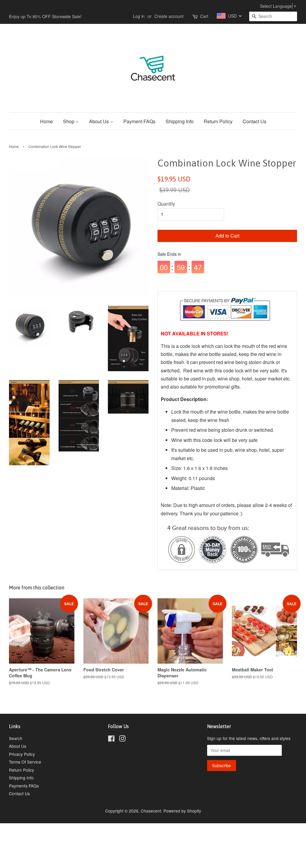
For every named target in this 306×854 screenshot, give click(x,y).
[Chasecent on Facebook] (111, 739)
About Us (99, 121)
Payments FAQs (24, 786)
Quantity (166, 203)
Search (15, 738)
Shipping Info (180, 121)
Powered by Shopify (182, 811)
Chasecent (151, 811)
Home (46, 121)
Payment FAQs (139, 121)
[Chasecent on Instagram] (122, 739)
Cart (204, 16)
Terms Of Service (25, 762)
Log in (139, 16)
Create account (168, 16)
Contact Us (254, 121)
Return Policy (218, 121)
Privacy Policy (22, 754)
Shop (69, 121)
